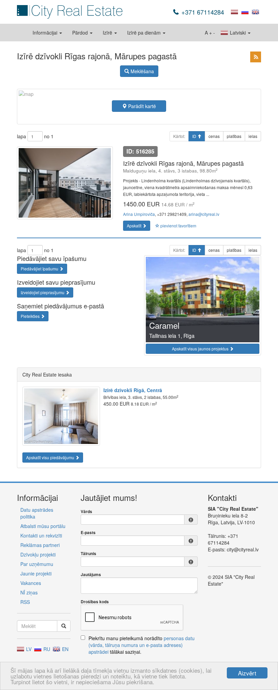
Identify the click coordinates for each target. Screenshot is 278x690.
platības (234, 136)
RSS (25, 601)
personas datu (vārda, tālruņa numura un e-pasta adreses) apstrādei (141, 645)
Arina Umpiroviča (139, 214)
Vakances (30, 583)
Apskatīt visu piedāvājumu (50, 457)
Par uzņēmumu (36, 564)
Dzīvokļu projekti (38, 554)
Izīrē (108, 32)
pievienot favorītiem (177, 225)
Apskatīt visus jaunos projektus (201, 348)
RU (46, 649)
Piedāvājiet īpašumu (40, 268)
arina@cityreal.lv (203, 214)
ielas (253, 136)
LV (28, 649)
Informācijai (46, 32)
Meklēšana (141, 71)
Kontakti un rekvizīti (41, 535)
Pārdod (80, 32)
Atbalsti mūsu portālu (42, 526)
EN (64, 649)
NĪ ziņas (29, 592)
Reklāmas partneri (40, 545)
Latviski (238, 32)
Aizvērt (247, 673)
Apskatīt (134, 225)
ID (194, 136)
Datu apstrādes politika (36, 513)
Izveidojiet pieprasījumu (43, 292)
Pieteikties (31, 316)
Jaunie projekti (36, 573)
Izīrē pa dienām (144, 32)
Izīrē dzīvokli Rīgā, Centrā (132, 390)
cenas (214, 136)
